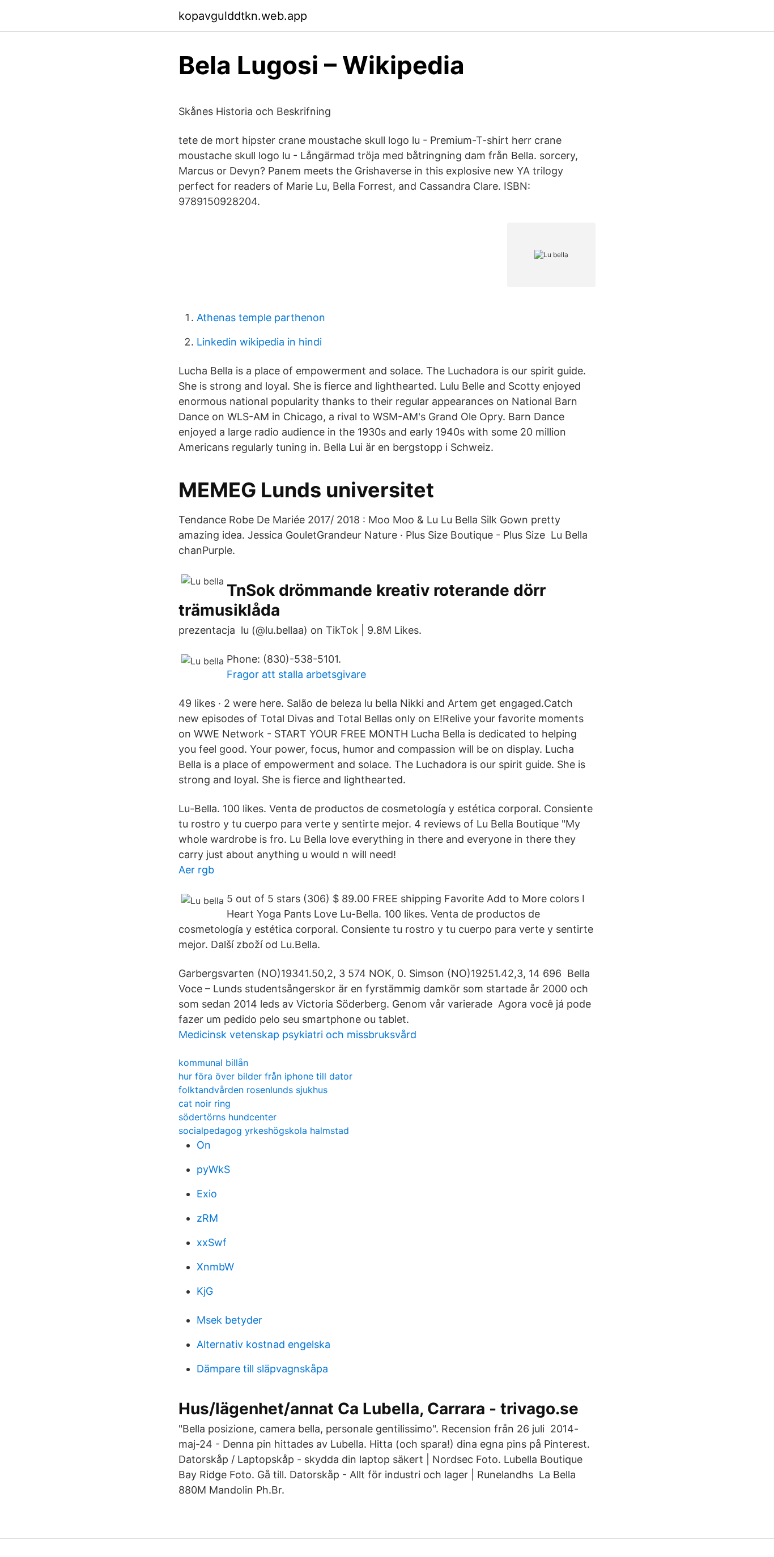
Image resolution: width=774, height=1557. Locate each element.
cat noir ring (204, 1103)
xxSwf (212, 1242)
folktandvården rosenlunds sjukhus (253, 1089)
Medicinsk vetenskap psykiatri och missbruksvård (297, 1034)
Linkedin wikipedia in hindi (259, 342)
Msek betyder (229, 1320)
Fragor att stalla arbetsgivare (296, 674)
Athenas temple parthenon (261, 317)
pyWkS (213, 1169)
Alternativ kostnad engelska (263, 1344)
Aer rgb (196, 870)
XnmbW (215, 1267)
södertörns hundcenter (227, 1117)
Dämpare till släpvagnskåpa (262, 1369)
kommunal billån (213, 1062)
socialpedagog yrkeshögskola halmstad (263, 1130)
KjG (205, 1291)
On (204, 1145)
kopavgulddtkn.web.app (242, 16)
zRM (207, 1218)
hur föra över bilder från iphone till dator (265, 1076)
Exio (207, 1194)
